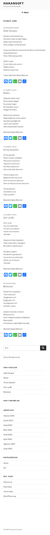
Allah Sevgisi (10, 30)
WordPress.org (9, 496)
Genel (5, 463)
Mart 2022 (7, 430)
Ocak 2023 (7, 425)
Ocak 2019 (7, 449)
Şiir (4, 468)
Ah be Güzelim (11, 149)
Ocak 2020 (7, 435)
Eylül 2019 (7, 439)
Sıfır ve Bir (8, 217)
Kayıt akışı (7, 487)
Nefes (6, 93)
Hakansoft (13, 3)
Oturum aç (7, 482)
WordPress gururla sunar (12, 529)
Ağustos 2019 (9, 444)
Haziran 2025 (8, 416)
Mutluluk (8, 286)
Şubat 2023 (8, 421)
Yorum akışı (8, 491)
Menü (26, 12)
